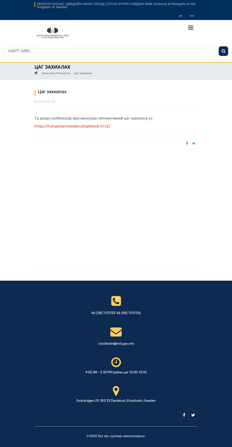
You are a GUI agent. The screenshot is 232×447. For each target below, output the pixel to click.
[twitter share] (194, 143)
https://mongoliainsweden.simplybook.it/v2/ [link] (72, 126)
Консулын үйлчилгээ (56, 73)
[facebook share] (187, 143)
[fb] (183, 415)
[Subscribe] (223, 51)
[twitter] (193, 415)
